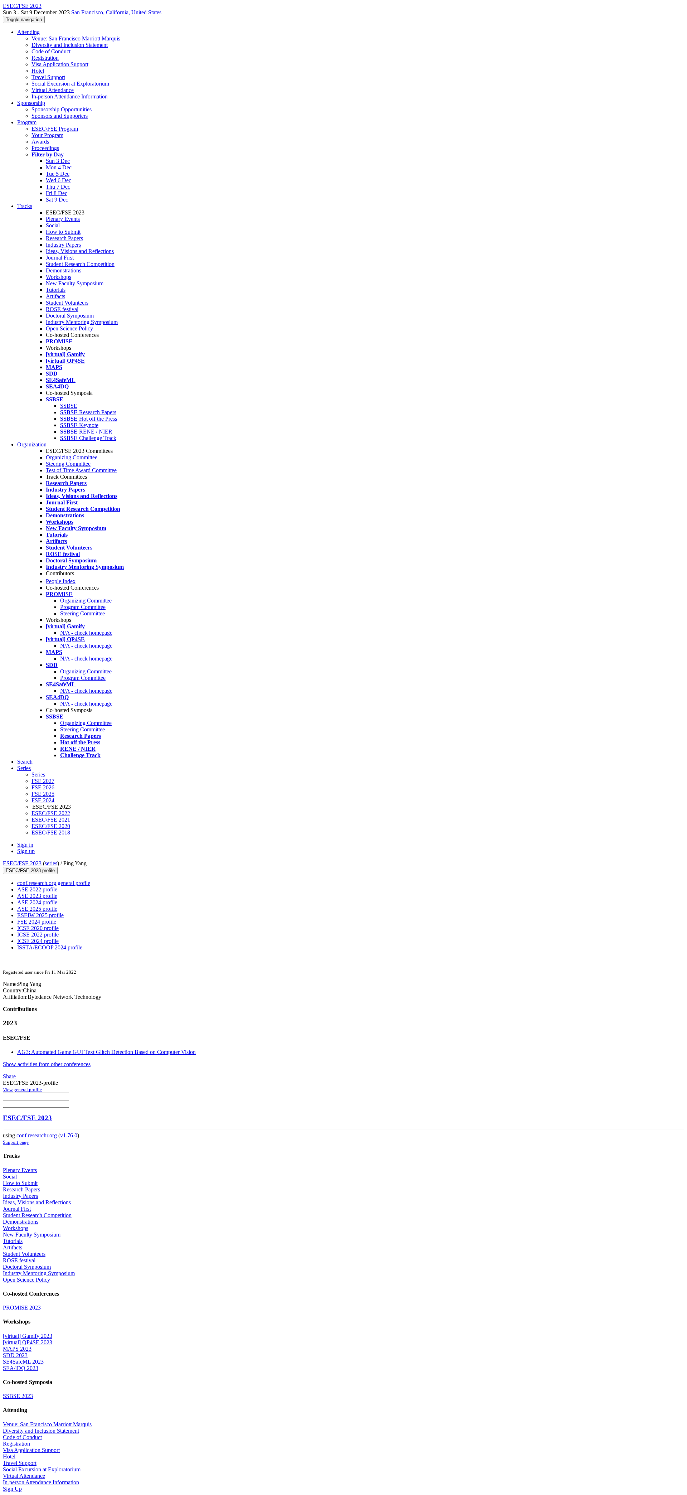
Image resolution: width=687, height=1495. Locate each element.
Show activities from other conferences (47, 1064)
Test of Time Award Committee (81, 470)
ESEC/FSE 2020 (50, 826)
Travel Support (48, 77)
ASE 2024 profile (37, 902)
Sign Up (12, 1489)
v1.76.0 (68, 1135)
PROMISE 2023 (22, 1308)
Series (38, 774)
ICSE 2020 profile (38, 928)
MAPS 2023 (17, 1349)
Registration (45, 58)
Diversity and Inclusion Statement (69, 45)
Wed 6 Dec (58, 180)
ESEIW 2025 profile (40, 915)
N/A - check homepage (86, 633)
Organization (32, 444)
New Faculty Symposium (74, 283)
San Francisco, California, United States (116, 12)
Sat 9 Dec (57, 200)
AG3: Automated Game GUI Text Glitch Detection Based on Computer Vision (106, 1052)
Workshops (58, 277)
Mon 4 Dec (59, 167)
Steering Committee (68, 464)
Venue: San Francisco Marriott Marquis (75, 38)
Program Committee (83, 607)
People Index (60, 581)
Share (9, 1076)
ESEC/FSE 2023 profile (30, 870)
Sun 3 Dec (58, 161)
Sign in (25, 845)
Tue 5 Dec (57, 174)
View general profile (22, 1089)
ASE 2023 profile (37, 896)
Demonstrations (63, 270)
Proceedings (45, 148)
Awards (40, 142)
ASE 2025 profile (37, 909)
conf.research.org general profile (53, 883)
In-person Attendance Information (69, 96)
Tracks (24, 206)
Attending (28, 32)
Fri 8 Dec (56, 193)
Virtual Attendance (52, 90)
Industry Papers (63, 245)
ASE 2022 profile (37, 889)
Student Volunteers (67, 303)
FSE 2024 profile (36, 922)
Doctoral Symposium (70, 316)
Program (26, 122)
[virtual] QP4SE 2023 (27, 1342)
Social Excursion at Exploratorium (70, 84)
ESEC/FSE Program (54, 129)
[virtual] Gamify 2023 (27, 1336)
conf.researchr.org (36, 1135)
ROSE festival (62, 309)
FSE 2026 (42, 787)
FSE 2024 (42, 800)
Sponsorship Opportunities (61, 109)
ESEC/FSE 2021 (50, 820)
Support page (16, 1142)
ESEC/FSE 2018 (50, 832)
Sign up (26, 851)
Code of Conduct (50, 51)
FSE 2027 (42, 781)
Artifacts (55, 296)
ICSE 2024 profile (38, 941)
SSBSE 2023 (18, 1396)
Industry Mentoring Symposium (82, 322)
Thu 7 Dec (58, 187)
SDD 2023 (15, 1355)
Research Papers (64, 238)
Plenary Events (63, 219)
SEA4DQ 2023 (20, 1368)
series (51, 863)
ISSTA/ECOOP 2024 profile (49, 947)
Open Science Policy (69, 328)
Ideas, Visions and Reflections (80, 251)
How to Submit (63, 232)
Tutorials (55, 290)
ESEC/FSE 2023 (22, 863)
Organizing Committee (71, 457)
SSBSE (68, 406)
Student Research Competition (80, 264)
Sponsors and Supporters (59, 116)
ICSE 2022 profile (38, 935)
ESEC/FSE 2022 (50, 813)
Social (53, 225)
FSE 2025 (42, 794)
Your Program (47, 135)
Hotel (37, 71)
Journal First (60, 258)
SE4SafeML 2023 (23, 1362)
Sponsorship (31, 103)
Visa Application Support (59, 64)
